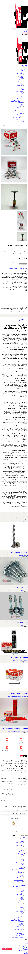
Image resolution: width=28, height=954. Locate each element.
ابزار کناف (21, 80)
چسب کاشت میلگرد (18, 111)
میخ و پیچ (22, 125)
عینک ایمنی (20, 95)
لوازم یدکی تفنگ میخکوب (17, 118)
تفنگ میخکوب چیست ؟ (8, 796)
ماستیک (21, 113)
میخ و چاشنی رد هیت (15, 101)
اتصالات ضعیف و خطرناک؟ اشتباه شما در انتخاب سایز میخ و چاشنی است (7, 800)
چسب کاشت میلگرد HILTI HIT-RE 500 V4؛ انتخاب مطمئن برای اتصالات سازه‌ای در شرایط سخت (7, 780)
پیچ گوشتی (20, 76)
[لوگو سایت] (21, 27)
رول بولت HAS (20, 107)
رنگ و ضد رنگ (20, 114)
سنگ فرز (21, 84)
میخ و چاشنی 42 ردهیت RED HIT (19, 657)
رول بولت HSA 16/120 (22, 622)
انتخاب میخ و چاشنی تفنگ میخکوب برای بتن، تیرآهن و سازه (7, 789)
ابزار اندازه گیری (19, 73)
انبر (22, 72)
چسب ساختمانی (19, 112)
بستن (26, 941)
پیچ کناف (21, 104)
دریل (22, 83)
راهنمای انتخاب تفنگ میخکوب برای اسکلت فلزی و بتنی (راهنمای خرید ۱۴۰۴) (7, 785)
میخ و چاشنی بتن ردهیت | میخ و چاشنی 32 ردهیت (15, 728)
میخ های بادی (20, 102)
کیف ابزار (21, 77)
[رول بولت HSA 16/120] (14, 619)
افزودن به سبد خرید (23, 264)
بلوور (22, 88)
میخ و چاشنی (20, 98)
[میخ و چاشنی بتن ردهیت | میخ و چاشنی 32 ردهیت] (14, 726)
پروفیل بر (21, 86)
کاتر (22, 78)
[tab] (22, 319)
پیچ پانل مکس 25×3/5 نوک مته (19, 552)
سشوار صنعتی (19, 85)
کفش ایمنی (20, 93)
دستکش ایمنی (19, 91)
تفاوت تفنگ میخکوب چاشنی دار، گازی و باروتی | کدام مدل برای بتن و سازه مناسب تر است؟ (7, 793)
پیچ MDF (21, 105)
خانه (26, 125)
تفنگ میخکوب (19, 70)
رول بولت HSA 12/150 (22, 587)
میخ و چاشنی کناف (16, 100)
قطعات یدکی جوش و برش (17, 119)
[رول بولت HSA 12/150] (14, 585)
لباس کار (21, 92)
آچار (22, 74)
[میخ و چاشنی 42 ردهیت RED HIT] (14, 654)
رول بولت (21, 106)
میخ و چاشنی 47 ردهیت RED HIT (19, 693)
